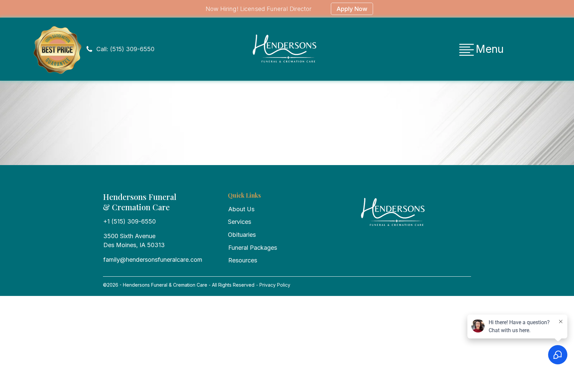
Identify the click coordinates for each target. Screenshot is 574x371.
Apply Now (351, 8)
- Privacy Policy (272, 285)
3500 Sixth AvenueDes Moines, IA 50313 (134, 240)
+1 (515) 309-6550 (129, 221)
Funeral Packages (252, 247)
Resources (242, 260)
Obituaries (242, 234)
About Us (241, 209)
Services (239, 221)
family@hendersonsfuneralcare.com (152, 259)
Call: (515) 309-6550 (125, 49)
